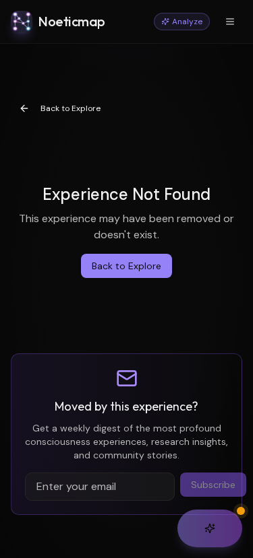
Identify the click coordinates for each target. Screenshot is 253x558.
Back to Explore (70, 108)
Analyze (187, 21)
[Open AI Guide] (209, 528)
